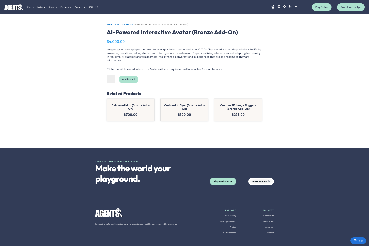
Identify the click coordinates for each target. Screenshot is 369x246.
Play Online (321, 7)
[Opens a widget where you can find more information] (358, 241)
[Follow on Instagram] (278, 6)
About (51, 7)
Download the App (351, 7)
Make (40, 7)
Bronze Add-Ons (124, 24)
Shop (91, 6)
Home (110, 24)
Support (79, 7)
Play (29, 7)
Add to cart (128, 79)
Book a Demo (259, 181)
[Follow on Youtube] (296, 6)
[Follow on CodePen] (284, 6)
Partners (65, 7)
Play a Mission (221, 181)
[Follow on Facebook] (273, 6)
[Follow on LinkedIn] (290, 6)
